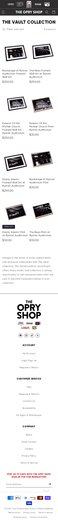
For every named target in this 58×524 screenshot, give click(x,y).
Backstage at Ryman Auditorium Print (42, 181)
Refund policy (15, 512)
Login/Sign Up (29, 360)
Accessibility (29, 408)
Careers (29, 449)
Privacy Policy (29, 456)
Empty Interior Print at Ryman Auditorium (15, 234)
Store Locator (29, 442)
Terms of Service (29, 463)
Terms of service (45, 512)
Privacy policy (29, 512)
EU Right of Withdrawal (28, 415)
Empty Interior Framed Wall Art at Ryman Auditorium (13, 182)
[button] (46, 12)
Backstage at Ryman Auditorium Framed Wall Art (15, 74)
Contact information (38, 517)
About (29, 435)
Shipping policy (20, 517)
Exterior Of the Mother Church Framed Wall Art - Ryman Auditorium (13, 128)
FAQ (29, 387)
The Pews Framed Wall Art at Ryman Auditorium (40, 74)
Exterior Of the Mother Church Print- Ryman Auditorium (42, 126)
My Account (29, 353)
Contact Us (29, 401)
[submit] (50, 484)
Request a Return (29, 367)
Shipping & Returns (29, 394)
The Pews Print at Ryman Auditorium (40, 234)
